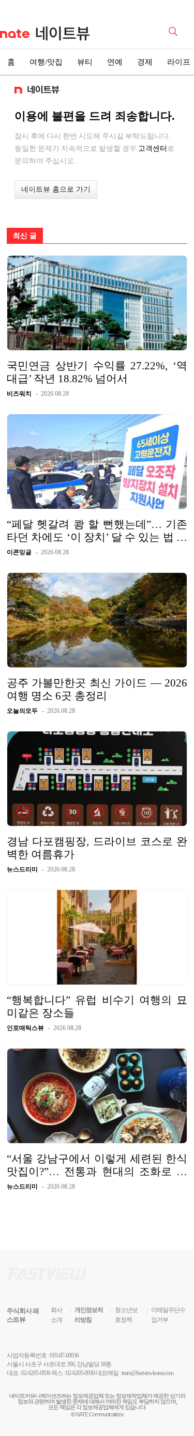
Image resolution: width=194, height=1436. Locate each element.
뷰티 (85, 62)
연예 (115, 62)
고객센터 (152, 148)
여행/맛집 (46, 62)
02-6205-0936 (35, 1373)
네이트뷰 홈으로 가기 (56, 189)
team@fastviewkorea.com (147, 1373)
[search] (175, 30)
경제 (145, 62)
